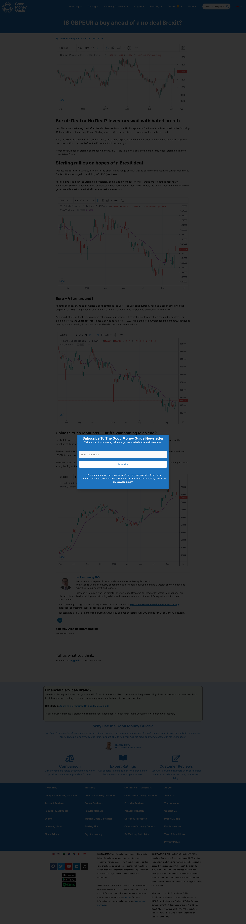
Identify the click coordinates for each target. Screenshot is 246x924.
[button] (165, 439)
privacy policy (125, 481)
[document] (123, 462)
